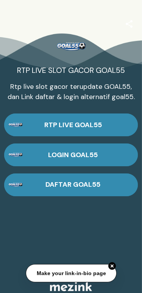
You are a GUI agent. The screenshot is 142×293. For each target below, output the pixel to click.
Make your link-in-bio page (71, 273)
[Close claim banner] (112, 266)
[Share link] (129, 23)
